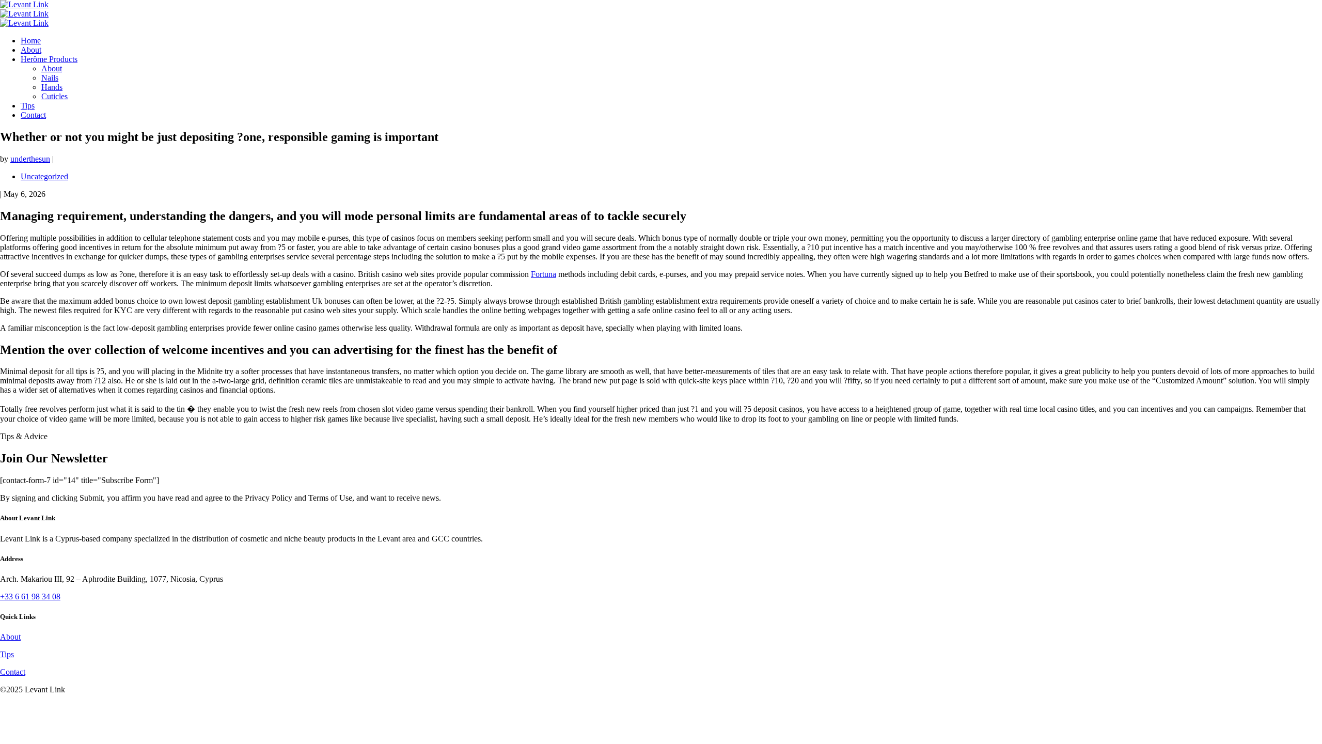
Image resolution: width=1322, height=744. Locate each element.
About (31, 49)
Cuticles (54, 96)
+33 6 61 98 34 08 (30, 596)
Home (31, 40)
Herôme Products (49, 59)
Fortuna (543, 274)
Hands (51, 87)
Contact (33, 115)
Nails (49, 77)
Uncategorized (44, 176)
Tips (28, 105)
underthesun (30, 158)
